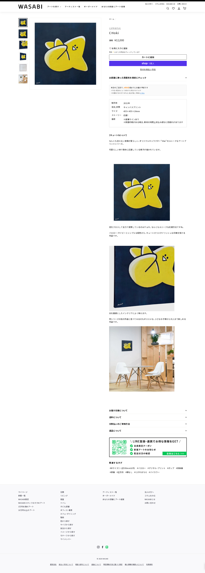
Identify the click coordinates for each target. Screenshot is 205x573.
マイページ (22, 492)
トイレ (63, 503)
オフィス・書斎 (66, 510)
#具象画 (179, 468)
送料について (115, 417)
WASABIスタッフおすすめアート (31, 503)
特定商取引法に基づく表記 (112, 564)
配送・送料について (82, 564)
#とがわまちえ (140, 472)
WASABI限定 (23, 499)
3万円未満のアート (26, 506)
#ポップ (170, 468)
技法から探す (65, 528)
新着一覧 (22, 495)
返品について (115, 430)
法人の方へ (149, 4)
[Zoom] (65, 53)
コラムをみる (150, 495)
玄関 (62, 492)
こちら (142, 93)
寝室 (62, 499)
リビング (64, 495)
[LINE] (107, 547)
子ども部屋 (65, 506)
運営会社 (53, 564)
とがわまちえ (115, 28)
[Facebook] (102, 547)
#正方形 (120, 472)
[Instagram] (98, 547)
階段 (62, 517)
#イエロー (141, 468)
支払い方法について (66, 564)
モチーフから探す (67, 535)
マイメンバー (65, 539)
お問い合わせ (182, 4)
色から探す (65, 521)
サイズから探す (66, 524)
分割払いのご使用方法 (119, 423)
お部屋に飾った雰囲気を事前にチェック (127, 77)
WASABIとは (170, 4)
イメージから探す (67, 532)
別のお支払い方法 (148, 69)
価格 (111, 40)
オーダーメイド (108, 495)
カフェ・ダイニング (68, 514)
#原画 (112, 472)
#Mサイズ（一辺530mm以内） (122, 468)
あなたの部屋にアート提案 (113, 499)
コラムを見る (159, 4)
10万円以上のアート (26, 510)
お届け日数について (118, 410)
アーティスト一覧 (109, 492)
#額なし (129, 472)
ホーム (111, 19)
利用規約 (149, 564)
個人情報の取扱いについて (134, 564)
